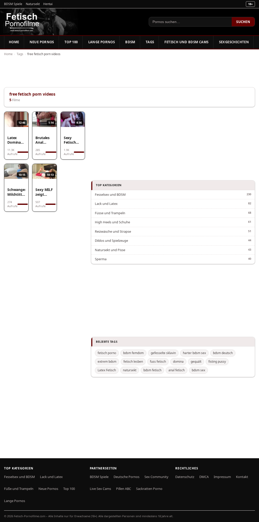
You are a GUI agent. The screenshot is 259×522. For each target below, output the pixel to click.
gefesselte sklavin (163, 353)
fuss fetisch (158, 361)
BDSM (130, 42)
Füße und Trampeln (18, 488)
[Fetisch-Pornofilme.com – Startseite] (22, 22)
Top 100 (71, 42)
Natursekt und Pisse (110, 250)
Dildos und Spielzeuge (111, 240)
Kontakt (242, 476)
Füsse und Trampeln (110, 213)
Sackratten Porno (149, 488)
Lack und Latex (106, 203)
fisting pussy (217, 361)
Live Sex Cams (100, 488)
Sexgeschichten (234, 42)
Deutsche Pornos (126, 476)
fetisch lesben (133, 361)
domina (178, 361)
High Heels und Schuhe (112, 222)
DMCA (204, 476)
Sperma (100, 259)
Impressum (222, 476)
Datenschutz (184, 476)
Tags (150, 42)
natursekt (129, 370)
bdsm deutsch (223, 353)
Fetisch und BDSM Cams (186, 42)
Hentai (48, 4)
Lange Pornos (101, 42)
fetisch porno (107, 353)
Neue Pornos (42, 42)
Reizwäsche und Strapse (113, 231)
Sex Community (156, 476)
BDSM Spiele (13, 4)
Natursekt (33, 4)
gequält (196, 361)
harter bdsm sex (194, 353)
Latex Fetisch (107, 370)
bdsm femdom (133, 353)
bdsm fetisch (152, 370)
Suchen (243, 21)
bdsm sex (198, 370)
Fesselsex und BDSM (110, 194)
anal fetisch (176, 370)
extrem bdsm (107, 361)
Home (14, 42)
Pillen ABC (123, 488)
